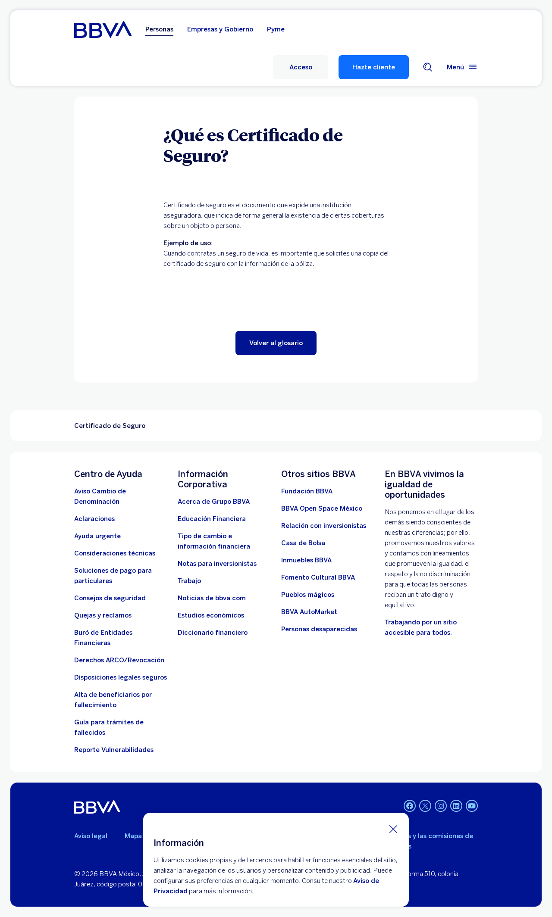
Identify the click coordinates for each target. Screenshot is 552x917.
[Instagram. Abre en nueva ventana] (441, 806)
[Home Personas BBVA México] (103, 29)
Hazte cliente (373, 67)
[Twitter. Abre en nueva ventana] (425, 806)
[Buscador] (427, 67)
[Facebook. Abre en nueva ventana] (410, 806)
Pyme (276, 29)
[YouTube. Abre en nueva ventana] (472, 806)
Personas (159, 29)
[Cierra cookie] (393, 828)
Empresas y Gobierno (220, 29)
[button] (300, 67)
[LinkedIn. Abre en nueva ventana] (456, 806)
